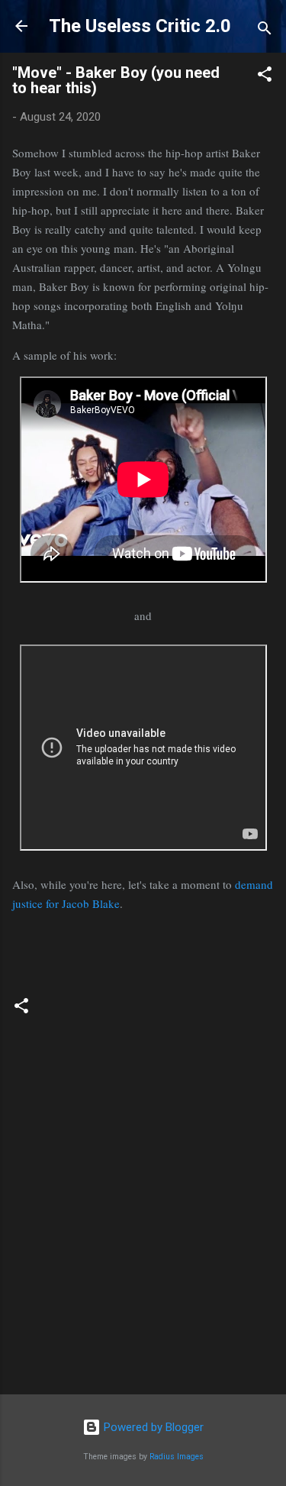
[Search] (264, 31)
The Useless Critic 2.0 (140, 26)
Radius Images (176, 1457)
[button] (264, 77)
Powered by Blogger (152, 1427)
